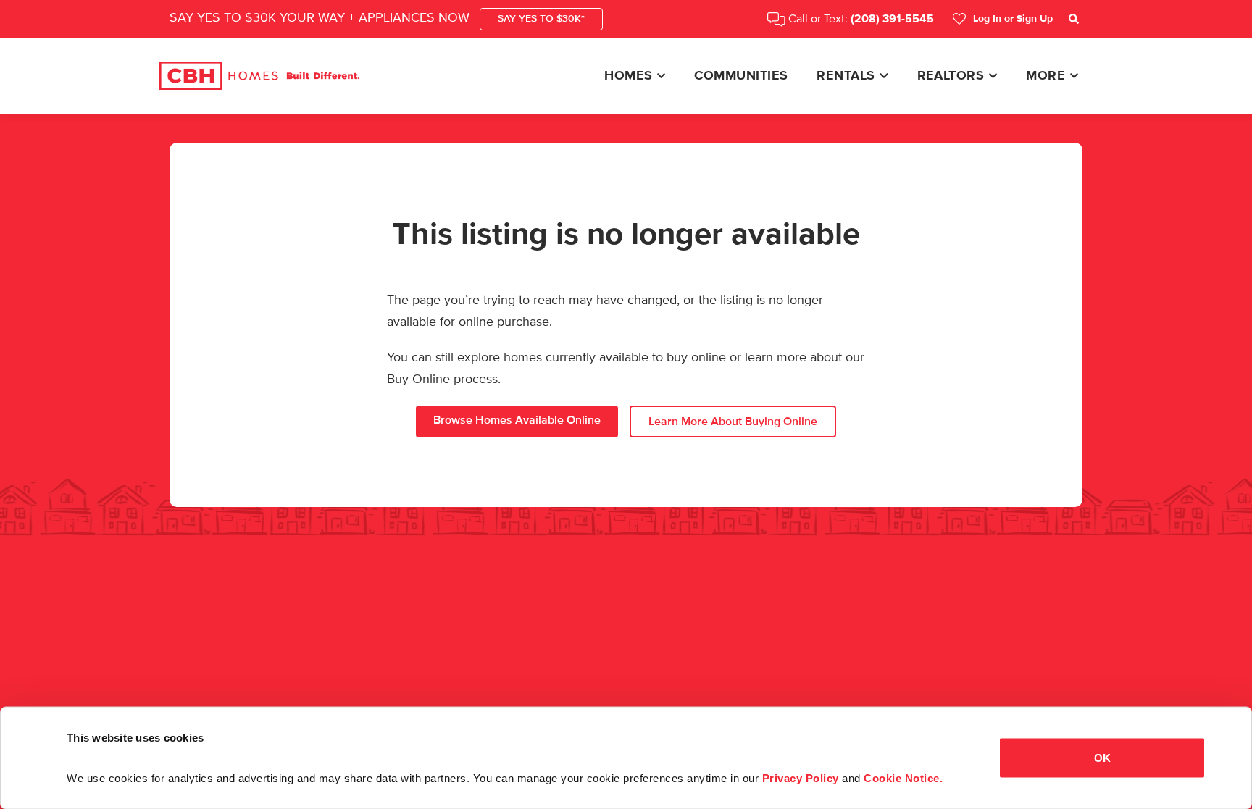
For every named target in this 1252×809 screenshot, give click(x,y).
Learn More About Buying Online (732, 421)
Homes (628, 76)
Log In (1013, 18)
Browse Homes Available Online (517, 420)
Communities (741, 76)
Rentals (846, 76)
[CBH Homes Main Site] (259, 76)
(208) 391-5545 (892, 19)
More (1045, 76)
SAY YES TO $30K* (541, 18)
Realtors (951, 76)
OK (1102, 757)
